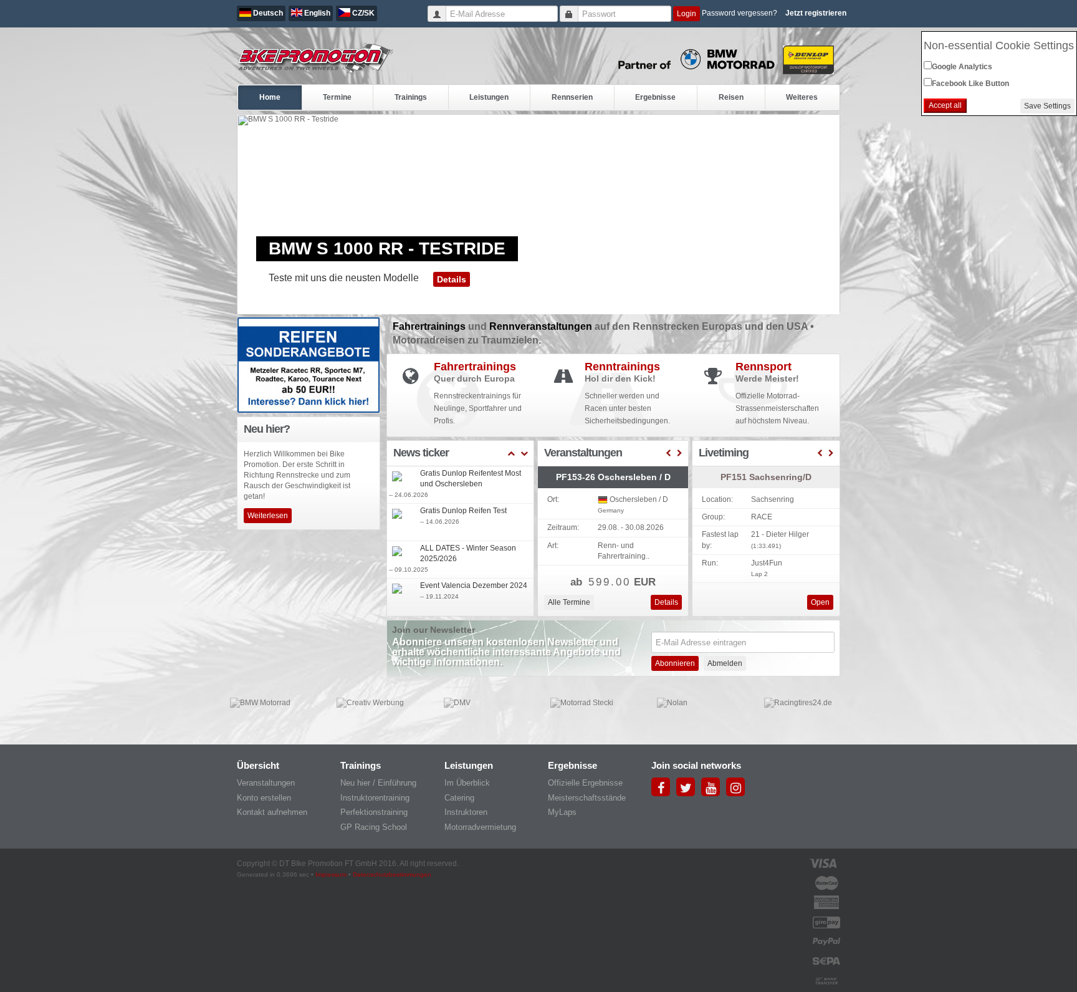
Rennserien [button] (572, 97)
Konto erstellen (264, 797)
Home (269, 97)
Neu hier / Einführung (378, 782)
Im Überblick (467, 782)
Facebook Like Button (970, 83)
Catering (459, 797)
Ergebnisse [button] (655, 97)
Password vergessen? (739, 13)
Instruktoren (465, 812)
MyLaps (562, 812)
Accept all (945, 105)
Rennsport (763, 366)
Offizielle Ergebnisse (585, 782)
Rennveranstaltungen (542, 326)
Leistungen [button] (489, 97)
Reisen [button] (731, 97)
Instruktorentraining (374, 797)
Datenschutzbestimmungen (392, 874)
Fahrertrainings (430, 326)
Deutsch (267, 13)
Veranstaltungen (266, 782)
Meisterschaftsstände (587, 797)
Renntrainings (622, 366)
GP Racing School (373, 827)
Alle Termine (569, 602)
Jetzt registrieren (815, 13)
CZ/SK (362, 13)
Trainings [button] (411, 97)
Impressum (331, 874)
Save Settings (1047, 106)
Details (666, 602)
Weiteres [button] (802, 97)
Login (686, 13)
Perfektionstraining (374, 812)
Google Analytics (962, 66)
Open (820, 602)
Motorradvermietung (480, 827)
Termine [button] (337, 97)
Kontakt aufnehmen (272, 812)
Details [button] (451, 279)
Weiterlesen (267, 515)
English (316, 13)
